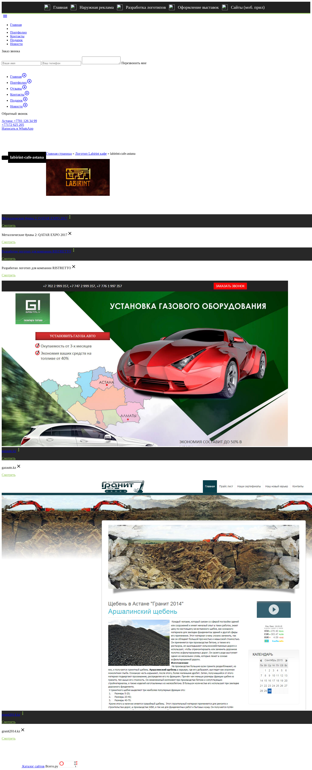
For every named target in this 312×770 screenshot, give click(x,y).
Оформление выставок (198, 7)
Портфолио (18, 32)
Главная (60, 7)
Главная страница (59, 153)
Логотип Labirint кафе (91, 153)
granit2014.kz (11, 714)
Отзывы (18, 88)
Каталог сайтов (33, 766)
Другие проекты (21, 207)
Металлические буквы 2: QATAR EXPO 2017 (34, 218)
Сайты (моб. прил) (248, 7)
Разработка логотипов (146, 7)
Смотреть (8, 225)
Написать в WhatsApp (17, 128)
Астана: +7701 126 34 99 (19, 121)
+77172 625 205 (13, 124)
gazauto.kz (9, 451)
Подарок (16, 40)
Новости (16, 44)
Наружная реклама (97, 7)
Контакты (17, 36)
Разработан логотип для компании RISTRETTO (36, 251)
